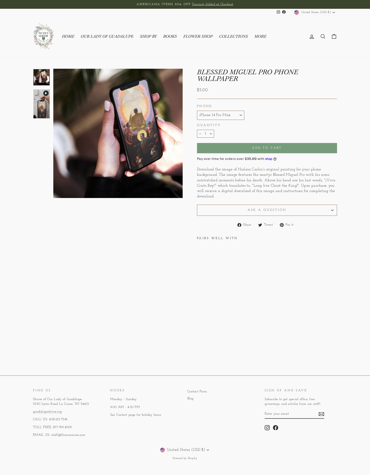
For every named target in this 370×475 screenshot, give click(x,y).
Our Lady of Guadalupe (107, 36)
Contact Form (197, 391)
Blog (190, 398)
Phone (204, 106)
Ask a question (267, 210)
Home (68, 36)
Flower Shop (198, 36)
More (260, 36)
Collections (233, 36)
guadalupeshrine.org (47, 411)
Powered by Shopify (185, 458)
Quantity (209, 125)
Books (170, 36)
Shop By (148, 36)
